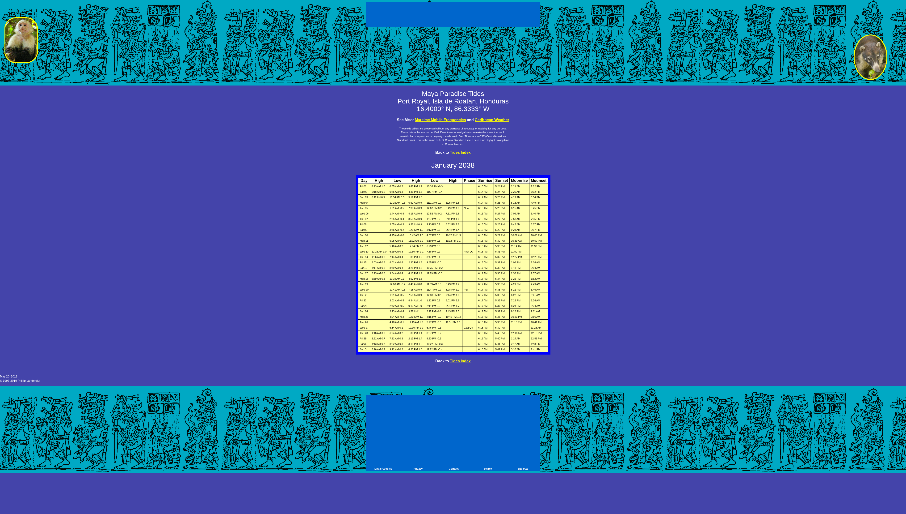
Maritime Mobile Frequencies (440, 120)
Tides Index (460, 152)
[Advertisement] (454, 13)
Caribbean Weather (492, 120)
